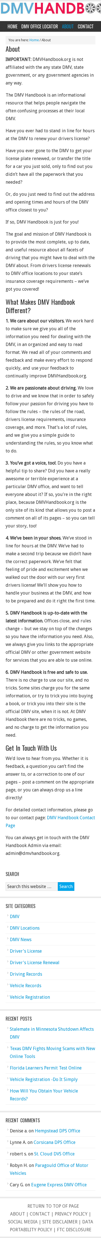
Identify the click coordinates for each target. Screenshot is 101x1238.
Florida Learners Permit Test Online (46, 1068)
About (68, 26)
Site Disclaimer (59, 1222)
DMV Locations (25, 928)
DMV (14, 916)
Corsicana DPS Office (54, 1142)
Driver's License (26, 951)
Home (12, 26)
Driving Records (26, 974)
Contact (86, 26)
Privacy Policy (71, 1214)
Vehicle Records (25, 985)
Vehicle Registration (30, 997)
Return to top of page (53, 1206)
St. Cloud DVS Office (54, 1154)
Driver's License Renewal (34, 962)
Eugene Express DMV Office (59, 1184)
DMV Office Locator (39, 26)
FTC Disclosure (74, 1229)
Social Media (23, 1222)
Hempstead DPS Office (57, 1131)
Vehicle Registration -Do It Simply (44, 1079)
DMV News (20, 939)
